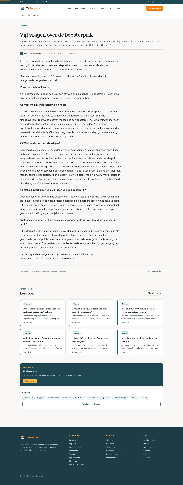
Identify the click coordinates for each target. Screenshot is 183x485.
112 (109, 8)
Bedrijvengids (80, 8)
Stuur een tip (29, 381)
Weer (102, 8)
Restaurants (28, 398)
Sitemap (146, 458)
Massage (134, 398)
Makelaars (67, 398)
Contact (118, 8)
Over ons (147, 447)
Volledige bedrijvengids (91, 404)
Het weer (110, 444)
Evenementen (111, 458)
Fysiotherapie (93, 398)
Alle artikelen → (154, 293)
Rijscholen (106, 398)
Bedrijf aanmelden (154, 8)
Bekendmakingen (113, 454)
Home (68, 8)
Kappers (40, 398)
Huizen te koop (112, 451)
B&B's (145, 398)
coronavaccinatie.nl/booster (35, 258)
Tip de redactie (156, 272)
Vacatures (110, 447)
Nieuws (93, 8)
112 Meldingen (112, 440)
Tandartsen (79, 398)
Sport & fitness (53, 398)
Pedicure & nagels (120, 398)
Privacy (146, 454)
